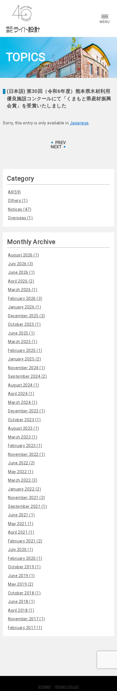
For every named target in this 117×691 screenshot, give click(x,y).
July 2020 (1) (20, 549)
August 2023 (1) (23, 428)
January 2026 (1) (24, 307)
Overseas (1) (20, 218)
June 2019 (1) (21, 575)
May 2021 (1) (20, 523)
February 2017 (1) (25, 627)
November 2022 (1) (26, 454)
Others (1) (18, 200)
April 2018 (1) (21, 610)
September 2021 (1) (27, 506)
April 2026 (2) (21, 281)
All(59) (14, 192)
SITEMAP (44, 686)
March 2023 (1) (22, 437)
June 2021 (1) (21, 515)
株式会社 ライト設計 (23, 18)
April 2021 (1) (21, 532)
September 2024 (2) (27, 376)
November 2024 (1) (26, 368)
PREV (60, 142)
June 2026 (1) (21, 272)
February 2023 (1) (25, 445)
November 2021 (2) (26, 497)
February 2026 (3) (25, 298)
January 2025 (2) (24, 359)
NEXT (56, 146)
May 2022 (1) (20, 471)
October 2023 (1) (24, 419)
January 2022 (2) (24, 489)
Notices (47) (19, 209)
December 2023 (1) (26, 411)
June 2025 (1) (21, 333)
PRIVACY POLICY (67, 686)
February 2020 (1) (25, 558)
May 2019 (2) (20, 584)
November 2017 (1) (26, 619)
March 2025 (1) (22, 341)
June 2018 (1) (21, 601)
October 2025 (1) (24, 324)
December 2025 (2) (26, 316)
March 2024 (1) (22, 402)
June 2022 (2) (21, 463)
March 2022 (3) (22, 480)
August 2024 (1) (23, 385)
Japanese (79, 123)
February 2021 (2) (25, 541)
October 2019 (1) (24, 567)
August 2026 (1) (23, 255)
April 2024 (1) (21, 393)
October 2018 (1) (24, 593)
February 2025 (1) (25, 350)
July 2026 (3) (20, 264)
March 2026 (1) (22, 289)
